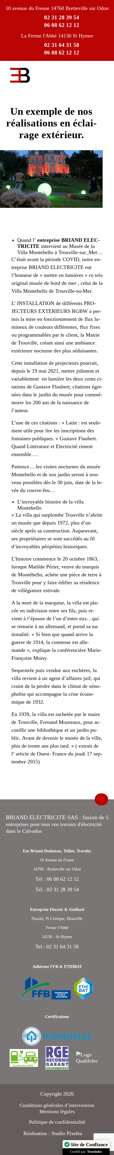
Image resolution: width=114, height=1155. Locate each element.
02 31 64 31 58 (61, 45)
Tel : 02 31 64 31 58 (57, 947)
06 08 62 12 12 (61, 25)
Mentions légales (57, 1111)
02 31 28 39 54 (61, 17)
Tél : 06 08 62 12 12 (57, 879)
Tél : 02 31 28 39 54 (57, 889)
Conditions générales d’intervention (57, 1105)
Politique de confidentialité (57, 1122)
